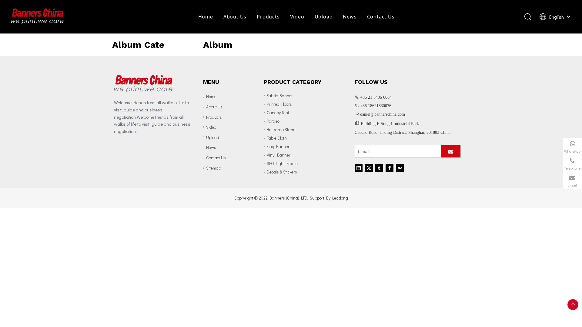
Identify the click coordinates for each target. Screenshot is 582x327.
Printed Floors (279, 104)
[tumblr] (379, 168)
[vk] (400, 168)
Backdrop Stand (281, 129)
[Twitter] (369, 168)
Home (205, 16)
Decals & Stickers (282, 172)
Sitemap (213, 168)
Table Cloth (277, 138)
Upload (324, 16)
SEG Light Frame (282, 163)
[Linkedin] (359, 168)
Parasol (273, 121)
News (349, 16)
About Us (234, 16)
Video (297, 16)
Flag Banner (278, 146)
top (572, 304)
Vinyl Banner (278, 155)
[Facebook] (389, 168)
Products (268, 16)
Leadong (340, 198)
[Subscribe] (451, 151)
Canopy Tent (278, 112)
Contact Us (381, 16)
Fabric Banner (280, 95)
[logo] (143, 83)
